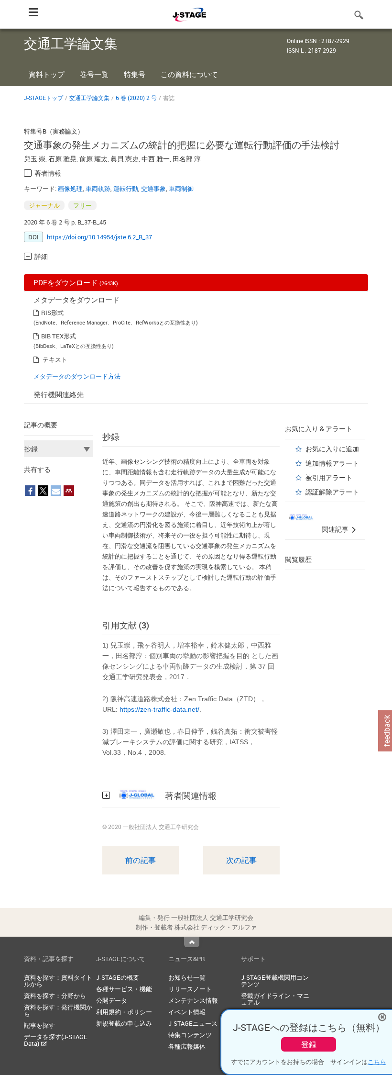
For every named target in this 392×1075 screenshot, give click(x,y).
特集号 (134, 74)
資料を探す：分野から (55, 995)
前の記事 (140, 860)
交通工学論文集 (89, 97)
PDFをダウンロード (75, 282)
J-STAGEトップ (43, 97)
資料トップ (47, 74)
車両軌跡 (98, 188)
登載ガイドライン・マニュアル (275, 999)
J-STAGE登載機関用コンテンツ (275, 980)
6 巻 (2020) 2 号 (136, 97)
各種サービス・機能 (124, 989)
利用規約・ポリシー (124, 1012)
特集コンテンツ (190, 1034)
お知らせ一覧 (187, 977)
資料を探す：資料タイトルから (58, 980)
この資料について (189, 74)
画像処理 (70, 188)
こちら (377, 1061)
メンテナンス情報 (193, 1000)
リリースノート (190, 989)
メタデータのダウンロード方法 (76, 376)
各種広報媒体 (187, 1046)
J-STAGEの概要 (117, 977)
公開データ (111, 1000)
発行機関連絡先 (58, 394)
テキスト (55, 359)
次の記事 (241, 860)
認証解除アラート (332, 491)
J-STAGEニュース (193, 1023)
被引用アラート (328, 477)
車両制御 (181, 188)
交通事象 (153, 188)
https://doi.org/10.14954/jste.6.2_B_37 (99, 237)
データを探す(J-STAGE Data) (55, 1040)
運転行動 (125, 188)
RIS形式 (52, 312)
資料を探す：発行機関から (58, 1010)
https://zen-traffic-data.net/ (159, 709)
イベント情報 (187, 1012)
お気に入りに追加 (332, 448)
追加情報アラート (332, 463)
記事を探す (39, 1025)
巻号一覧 (94, 74)
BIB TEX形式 (58, 336)
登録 (308, 1044)
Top (191, 942)
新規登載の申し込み (124, 1023)
